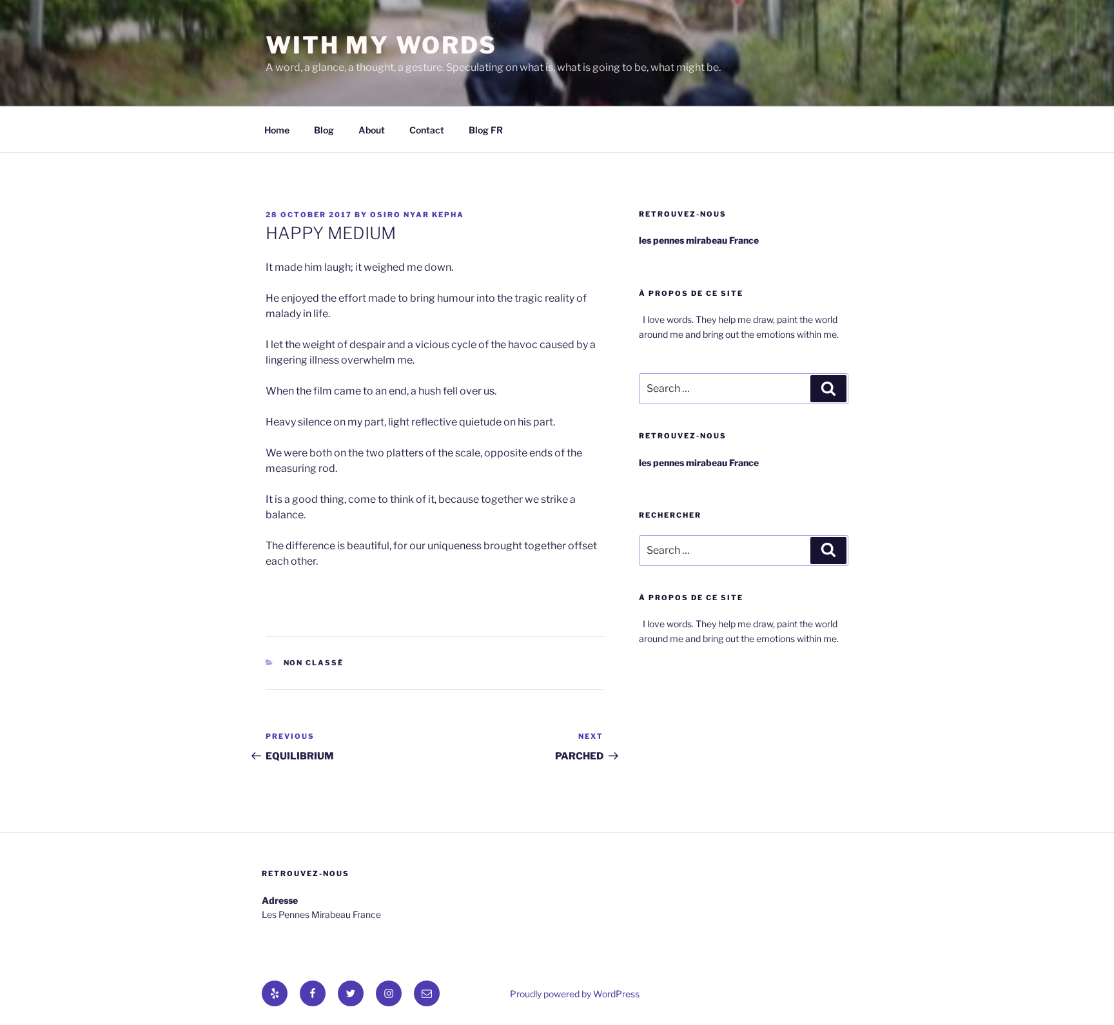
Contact (426, 129)
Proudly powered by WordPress (575, 993)
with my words (381, 45)
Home (276, 129)
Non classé (314, 662)
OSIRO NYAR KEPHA (417, 214)
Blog (324, 129)
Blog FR (486, 129)
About (371, 129)
